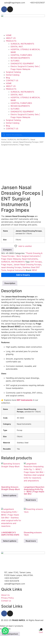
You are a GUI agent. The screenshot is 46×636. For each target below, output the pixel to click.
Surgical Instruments (16, 270)
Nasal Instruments (30, 259)
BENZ (34, 270)
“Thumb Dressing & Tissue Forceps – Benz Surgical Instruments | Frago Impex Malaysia (21, 256)
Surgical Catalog (13, 72)
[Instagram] (10, 9)
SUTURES (15, 60)
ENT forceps (36, 262)
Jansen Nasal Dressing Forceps (27, 264)
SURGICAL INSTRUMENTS (22, 44)
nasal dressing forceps (11, 267)
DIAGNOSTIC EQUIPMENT (22, 63)
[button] (5, 630)
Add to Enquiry (23, 275)
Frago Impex (6, 264)
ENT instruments (24, 400)
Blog (8, 77)
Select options (9, 495)
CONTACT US (12, 80)
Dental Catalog (12, 75)
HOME (9, 35)
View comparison (10, 634)
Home (3, 139)
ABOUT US (11, 38)
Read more (31, 500)
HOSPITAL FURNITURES (21, 55)
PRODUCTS (11, 41)
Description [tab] (9, 283)
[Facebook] (4, 9)
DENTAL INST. (17, 46)
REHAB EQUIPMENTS (20, 58)
